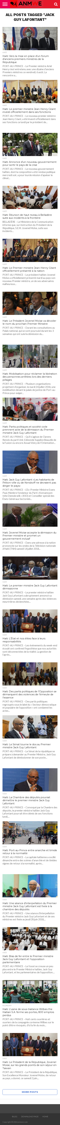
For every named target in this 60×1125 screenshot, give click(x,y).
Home (45, 1116)
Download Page (29, 1116)
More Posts (30, 1092)
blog (14, 1116)
